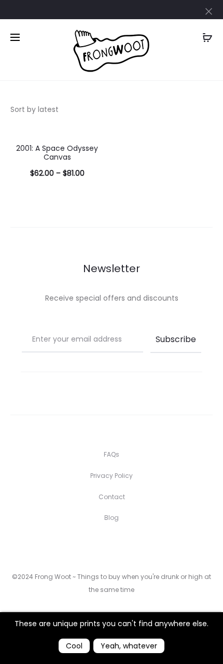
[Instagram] (112, 546)
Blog (111, 517)
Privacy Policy (111, 475)
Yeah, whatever (129, 646)
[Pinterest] (134, 546)
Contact (112, 496)
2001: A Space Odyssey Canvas (57, 152)
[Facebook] (89, 546)
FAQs (111, 454)
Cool (74, 646)
